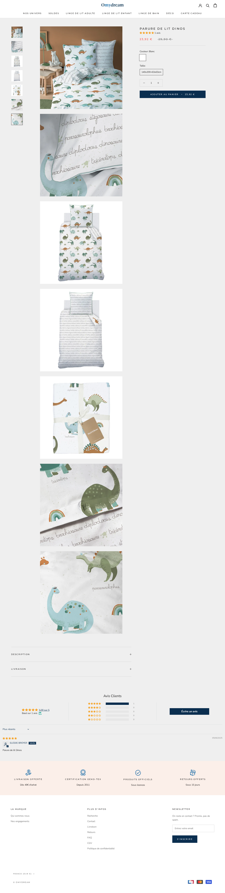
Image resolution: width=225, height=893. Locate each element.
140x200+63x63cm (151, 72)
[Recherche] (208, 5)
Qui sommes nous (20, 815)
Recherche (92, 815)
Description (20, 654)
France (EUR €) (22, 874)
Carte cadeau (191, 13)
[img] (10, 738)
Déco (170, 13)
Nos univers (32, 13)
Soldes (54, 13)
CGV (89, 843)
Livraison (18, 669)
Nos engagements (20, 821)
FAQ (89, 837)
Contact (91, 821)
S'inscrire (185, 839)
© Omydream (21, 882)
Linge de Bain (149, 13)
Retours (91, 832)
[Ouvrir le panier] (215, 5)
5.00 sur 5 (44, 710)
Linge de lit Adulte (80, 13)
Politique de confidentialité (100, 848)
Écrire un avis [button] (189, 711)
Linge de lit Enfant (117, 13)
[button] (147, 33)
